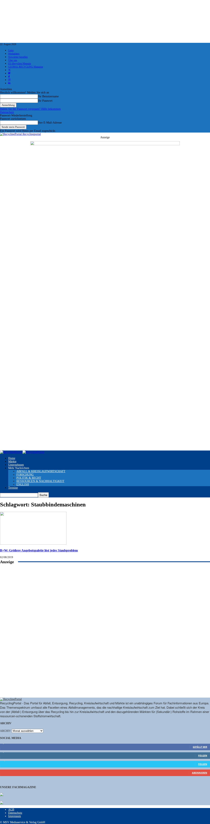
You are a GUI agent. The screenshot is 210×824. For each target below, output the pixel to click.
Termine (13, 487)
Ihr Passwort (45, 100)
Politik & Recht (28, 477)
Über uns (12, 60)
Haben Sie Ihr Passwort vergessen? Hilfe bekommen (30, 108)
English (22, 484)
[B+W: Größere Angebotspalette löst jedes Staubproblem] (33, 543)
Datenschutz (7, 112)
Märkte (12, 461)
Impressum (14, 816)
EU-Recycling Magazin (19, 63)
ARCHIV (5, 730)
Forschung (25, 474)
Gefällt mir (200, 746)
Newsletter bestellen (18, 57)
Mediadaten (13, 53)
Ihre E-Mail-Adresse (50, 122)
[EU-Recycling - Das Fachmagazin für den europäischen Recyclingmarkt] (1, 795)
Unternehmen (16, 464)
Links (11, 50)
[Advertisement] (105, 635)
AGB (11, 809)
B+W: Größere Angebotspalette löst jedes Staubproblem (39, 550)
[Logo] (11, 452)
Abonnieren (199, 772)
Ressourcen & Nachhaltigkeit (40, 481)
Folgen (202, 755)
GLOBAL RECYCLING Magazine (25, 66)
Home (11, 458)
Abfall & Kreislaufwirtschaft (40, 471)
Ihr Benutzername (48, 96)
